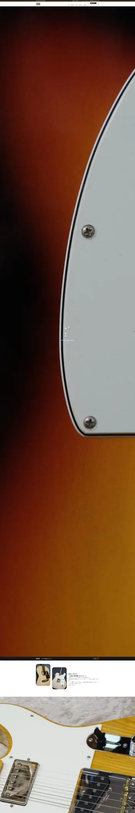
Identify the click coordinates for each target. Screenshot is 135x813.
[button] (1, 331)
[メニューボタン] (98, 4)
